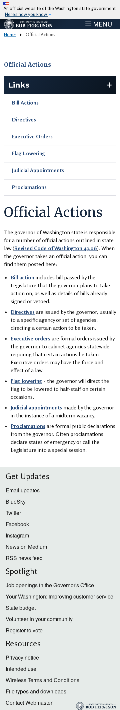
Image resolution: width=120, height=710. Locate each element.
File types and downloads (36, 691)
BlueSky (16, 501)
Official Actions (27, 64)
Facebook (17, 524)
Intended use (21, 669)
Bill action (22, 277)
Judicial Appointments (38, 170)
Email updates (23, 490)
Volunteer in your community (39, 619)
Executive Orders (32, 136)
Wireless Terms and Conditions (42, 680)
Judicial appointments (36, 407)
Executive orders (30, 338)
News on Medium (26, 546)
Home (10, 34)
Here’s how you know (26, 14)
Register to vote (24, 630)
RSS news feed (24, 558)
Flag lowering (26, 381)
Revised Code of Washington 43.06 (55, 248)
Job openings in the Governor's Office (50, 585)
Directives (24, 119)
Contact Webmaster (29, 702)
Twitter (13, 513)
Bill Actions (25, 102)
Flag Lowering (28, 153)
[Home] (28, 24)
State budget (21, 607)
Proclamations (29, 187)
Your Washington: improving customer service (59, 596)
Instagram (17, 535)
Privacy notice (22, 657)
